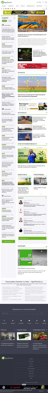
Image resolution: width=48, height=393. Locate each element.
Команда (31, 371)
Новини (31, 358)
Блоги (17, 5)
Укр (37, 2)
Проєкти (23, 5)
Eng (40, 2)
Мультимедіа (31, 368)
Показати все (7, 241)
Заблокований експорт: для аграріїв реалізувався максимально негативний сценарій (39, 119)
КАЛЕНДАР (21, 246)
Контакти (31, 376)
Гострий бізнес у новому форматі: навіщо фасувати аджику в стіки (39, 136)
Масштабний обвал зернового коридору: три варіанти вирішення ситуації (39, 128)
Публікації (31, 361)
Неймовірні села (30, 5)
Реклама (31, 373)
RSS (31, 378)
